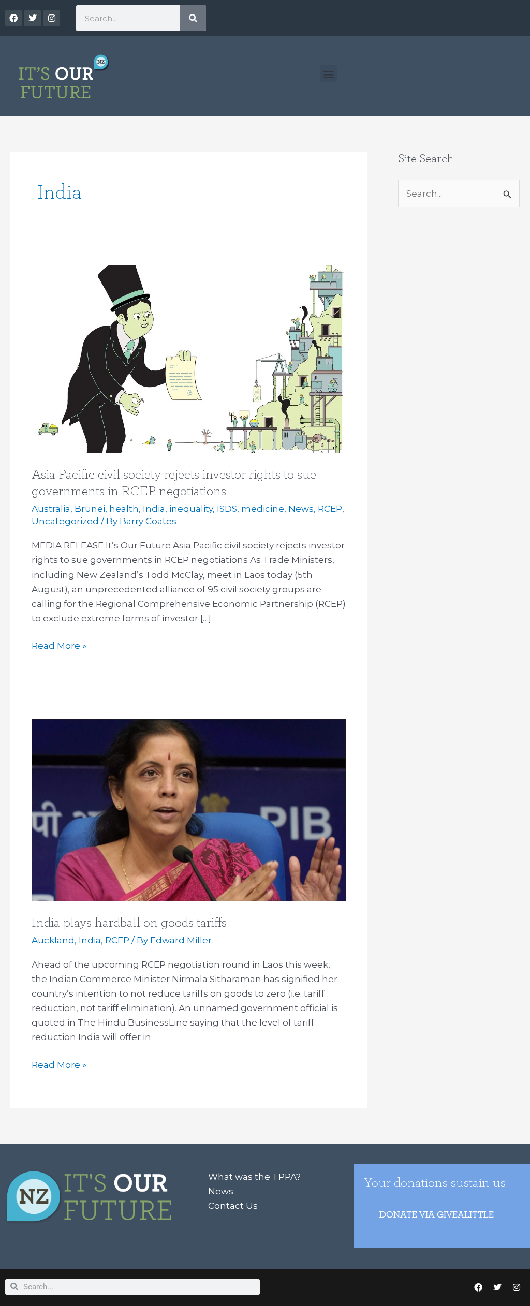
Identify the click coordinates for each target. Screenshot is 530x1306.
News (301, 508)
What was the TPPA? (254, 1176)
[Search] (193, 18)
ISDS (227, 508)
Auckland (53, 940)
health (124, 508)
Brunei (90, 508)
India (154, 508)
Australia (51, 508)
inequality (191, 508)
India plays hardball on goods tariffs (129, 922)
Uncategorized (65, 521)
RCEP (330, 508)
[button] (328, 73)
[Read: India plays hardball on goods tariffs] (189, 810)
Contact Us (233, 1205)
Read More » (59, 645)
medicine (262, 508)
